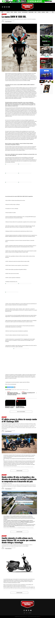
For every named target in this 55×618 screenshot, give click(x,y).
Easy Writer (43, 12)
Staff (27, 612)
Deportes (8, 12)
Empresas (15, 12)
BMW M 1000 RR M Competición (21, 389)
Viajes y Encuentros (24, 12)
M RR (27, 389)
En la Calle (19, 12)
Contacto (30, 612)
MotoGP (12, 12)
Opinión (47, 12)
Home (24, 612)
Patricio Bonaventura (8, 21)
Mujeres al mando (31, 12)
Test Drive (39, 12)
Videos (35, 12)
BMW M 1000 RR (14, 389)
